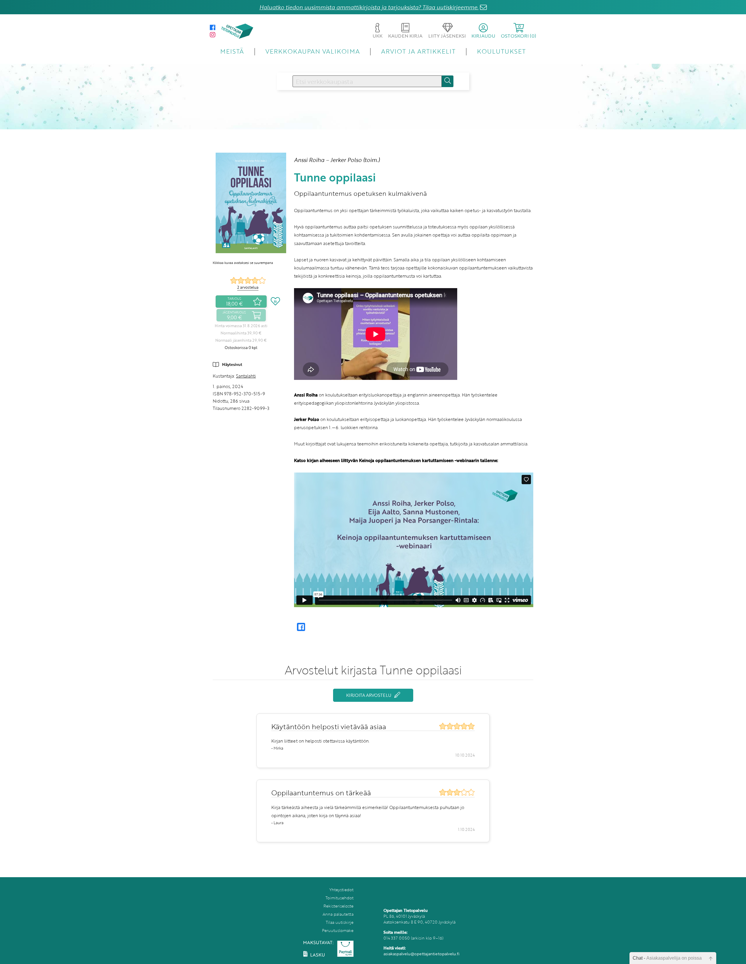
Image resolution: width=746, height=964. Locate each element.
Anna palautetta (338, 914)
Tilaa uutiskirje (339, 922)
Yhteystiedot (341, 890)
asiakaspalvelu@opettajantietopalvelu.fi (421, 954)
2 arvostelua (247, 287)
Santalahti (246, 376)
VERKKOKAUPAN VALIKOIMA (312, 51)
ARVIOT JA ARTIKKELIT (418, 51)
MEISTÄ (232, 51)
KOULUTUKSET (501, 51)
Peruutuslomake (337, 930)
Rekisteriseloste (338, 906)
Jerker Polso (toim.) (355, 160)
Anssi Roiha (309, 160)
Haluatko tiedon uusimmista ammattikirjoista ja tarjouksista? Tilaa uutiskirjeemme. (368, 7)
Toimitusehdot (339, 898)
